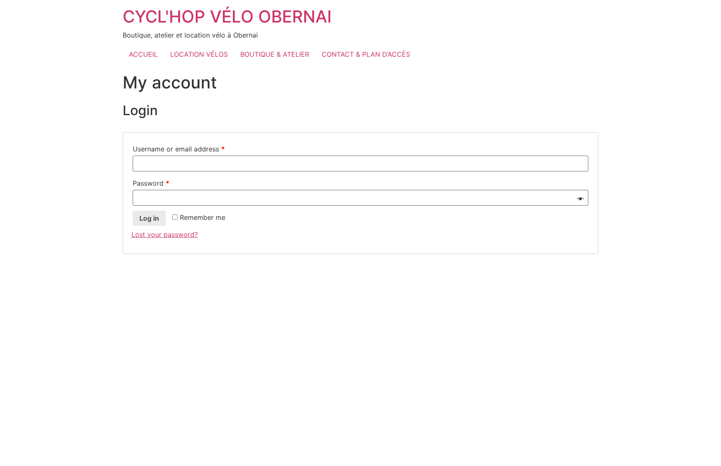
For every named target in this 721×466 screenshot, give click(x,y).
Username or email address (179, 149)
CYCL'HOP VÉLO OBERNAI (227, 16)
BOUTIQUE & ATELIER (274, 54)
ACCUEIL (143, 54)
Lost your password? (164, 234)
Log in (149, 218)
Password (151, 183)
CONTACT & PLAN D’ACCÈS (366, 54)
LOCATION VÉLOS (199, 54)
